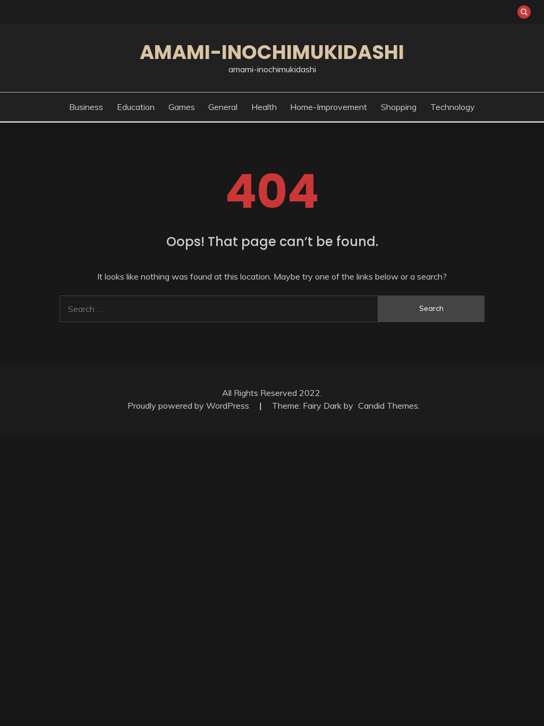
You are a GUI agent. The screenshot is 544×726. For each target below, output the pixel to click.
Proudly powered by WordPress (189, 405)
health (264, 107)
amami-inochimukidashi (272, 52)
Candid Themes (388, 405)
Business (86, 107)
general (222, 107)
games (181, 107)
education (136, 107)
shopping (398, 107)
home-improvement (328, 107)
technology (452, 107)
